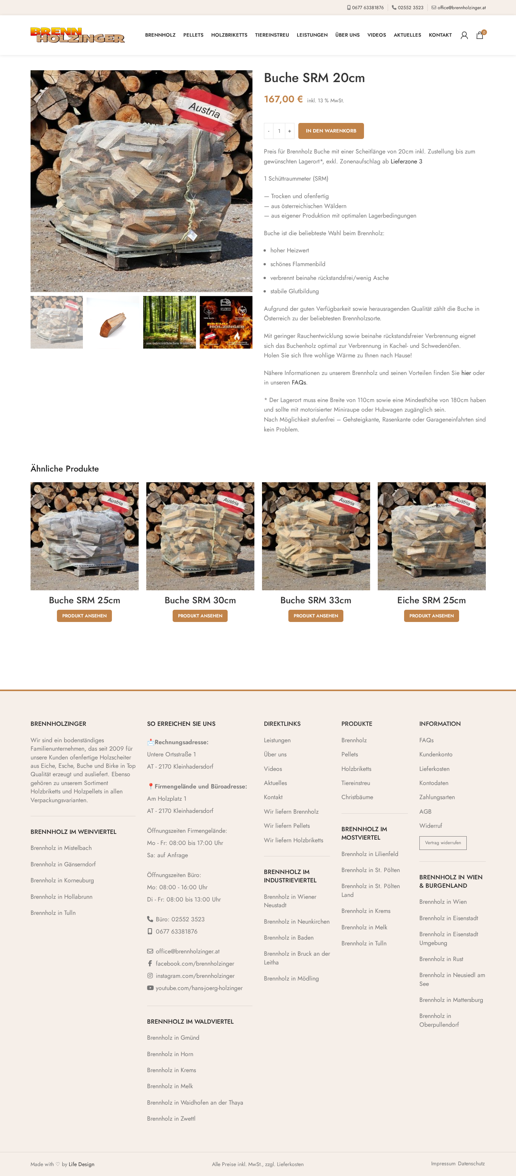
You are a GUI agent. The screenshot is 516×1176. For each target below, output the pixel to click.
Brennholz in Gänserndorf (63, 864)
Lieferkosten (434, 769)
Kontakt (273, 797)
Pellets (349, 754)
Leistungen (277, 740)
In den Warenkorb (331, 130)
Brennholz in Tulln (53, 912)
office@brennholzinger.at (462, 7)
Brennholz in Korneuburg (62, 880)
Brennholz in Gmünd (173, 1037)
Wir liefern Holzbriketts (293, 840)
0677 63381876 (368, 7)
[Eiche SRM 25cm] (432, 536)
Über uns (275, 754)
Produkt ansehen (84, 615)
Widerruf (430, 826)
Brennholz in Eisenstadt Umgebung (448, 938)
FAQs (299, 382)
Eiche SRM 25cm (431, 600)
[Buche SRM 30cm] (200, 536)
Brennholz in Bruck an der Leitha (297, 957)
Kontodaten (433, 783)
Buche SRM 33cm (315, 600)
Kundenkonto (436, 754)
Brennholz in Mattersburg (451, 999)
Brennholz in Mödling (291, 978)
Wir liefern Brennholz (291, 812)
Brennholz (354, 740)
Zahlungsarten (437, 797)
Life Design (81, 1164)
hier (466, 372)
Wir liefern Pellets (287, 826)
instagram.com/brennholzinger (195, 975)
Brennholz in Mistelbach (61, 847)
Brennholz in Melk (170, 1086)
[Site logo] (78, 34)
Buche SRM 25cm (84, 600)
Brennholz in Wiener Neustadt (290, 900)
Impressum (443, 1163)
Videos (273, 769)
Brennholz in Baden (289, 937)
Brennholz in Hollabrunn (61, 896)
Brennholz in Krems (171, 1070)
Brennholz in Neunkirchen (297, 921)
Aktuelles (275, 783)
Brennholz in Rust (441, 959)
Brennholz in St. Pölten (370, 870)
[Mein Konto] (464, 35)
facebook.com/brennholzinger (195, 963)
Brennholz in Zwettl (171, 1118)
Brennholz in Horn (170, 1054)
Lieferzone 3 (406, 161)
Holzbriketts (356, 769)
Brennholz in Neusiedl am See (452, 979)
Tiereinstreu (355, 783)
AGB (425, 812)
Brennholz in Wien (443, 901)
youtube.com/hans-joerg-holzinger (199, 988)
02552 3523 (411, 7)
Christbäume (357, 797)
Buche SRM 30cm (200, 600)
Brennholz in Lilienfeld (369, 854)
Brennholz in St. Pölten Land (370, 890)
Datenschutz (471, 1163)
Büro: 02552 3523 (180, 919)
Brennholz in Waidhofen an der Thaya (195, 1102)
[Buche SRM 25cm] (85, 536)
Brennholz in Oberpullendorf (439, 1020)
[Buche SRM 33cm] (316, 536)
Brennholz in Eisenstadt (448, 918)
